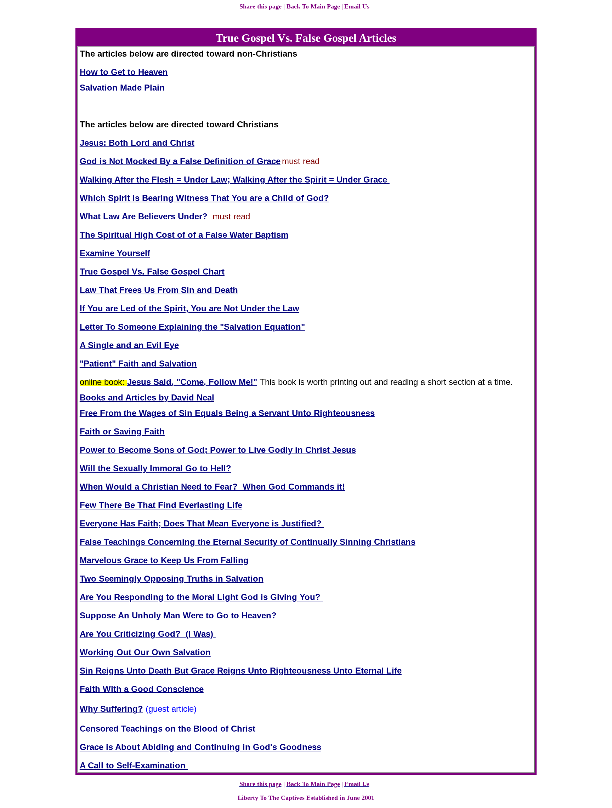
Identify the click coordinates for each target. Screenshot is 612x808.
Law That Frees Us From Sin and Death (159, 290)
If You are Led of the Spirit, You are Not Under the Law (189, 308)
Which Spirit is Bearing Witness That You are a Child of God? (204, 198)
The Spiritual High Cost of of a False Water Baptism (184, 234)
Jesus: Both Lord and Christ (137, 143)
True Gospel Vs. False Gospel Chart (152, 271)
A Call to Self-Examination (134, 765)
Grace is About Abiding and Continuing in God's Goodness (200, 747)
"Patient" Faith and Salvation (138, 363)
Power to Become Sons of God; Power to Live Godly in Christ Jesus (218, 450)
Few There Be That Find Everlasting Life (161, 505)
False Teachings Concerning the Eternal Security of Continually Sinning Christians (247, 542)
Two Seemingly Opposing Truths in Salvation (172, 578)
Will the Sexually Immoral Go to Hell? (155, 468)
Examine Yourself (115, 253)
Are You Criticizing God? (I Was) (148, 634)
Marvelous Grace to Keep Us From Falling (164, 560)
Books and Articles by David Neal (147, 397)
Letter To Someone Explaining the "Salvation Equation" (192, 326)
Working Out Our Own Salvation (145, 652)
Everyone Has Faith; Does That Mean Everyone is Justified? (202, 523)
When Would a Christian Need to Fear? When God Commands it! (212, 486)
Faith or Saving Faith (122, 431)
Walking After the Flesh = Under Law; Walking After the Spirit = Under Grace (235, 179)
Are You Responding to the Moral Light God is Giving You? (201, 597)
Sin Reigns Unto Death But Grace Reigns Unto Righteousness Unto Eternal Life (241, 670)
